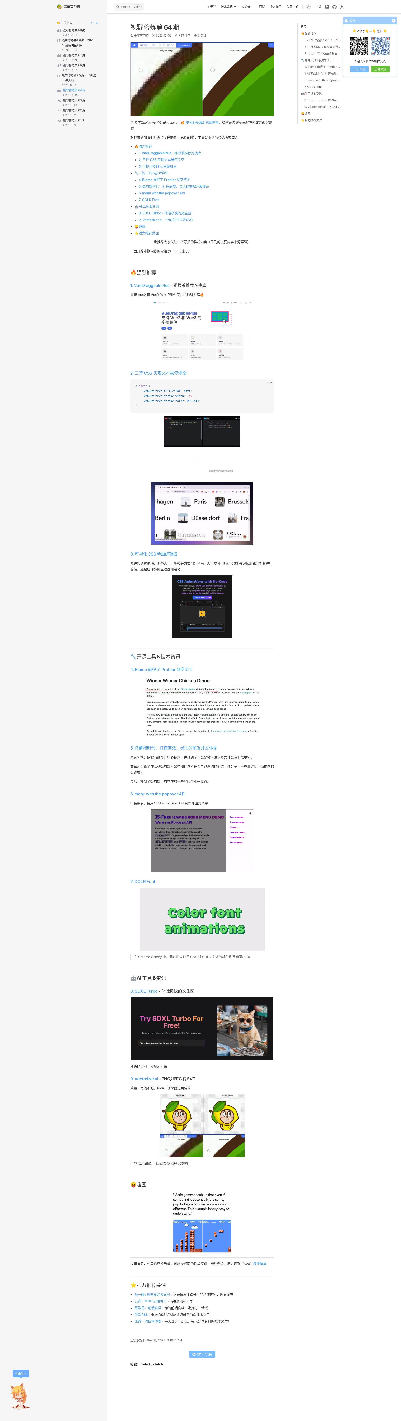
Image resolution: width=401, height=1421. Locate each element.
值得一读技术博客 (148, 1321)
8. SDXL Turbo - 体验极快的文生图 (322, 100)
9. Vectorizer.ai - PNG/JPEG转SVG (322, 107)
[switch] (308, 6)
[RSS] (327, 6)
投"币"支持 (204, 1354)
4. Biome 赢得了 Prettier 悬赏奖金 (322, 66)
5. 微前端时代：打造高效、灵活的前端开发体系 (322, 73)
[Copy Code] (267, 386)
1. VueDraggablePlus (149, 285)
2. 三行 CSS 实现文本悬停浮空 (322, 46)
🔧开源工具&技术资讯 (316, 60)
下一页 (94, 22)
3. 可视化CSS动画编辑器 (321, 53)
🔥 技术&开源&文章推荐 (199, 122)
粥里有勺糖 (141, 35)
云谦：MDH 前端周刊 (150, 1301)
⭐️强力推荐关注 (311, 120)
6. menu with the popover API (322, 80)
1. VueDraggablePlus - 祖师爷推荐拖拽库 (322, 40)
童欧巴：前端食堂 (148, 1308)
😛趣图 (305, 113)
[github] (334, 6)
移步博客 (260, 1264)
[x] (342, 6)
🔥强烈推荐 (308, 33)
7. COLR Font (313, 86)
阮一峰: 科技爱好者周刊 (152, 1294)
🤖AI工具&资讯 (311, 93)
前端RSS (141, 1314)
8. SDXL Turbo (143, 991)
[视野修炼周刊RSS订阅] (319, 6)
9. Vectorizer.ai (144, 1078)
